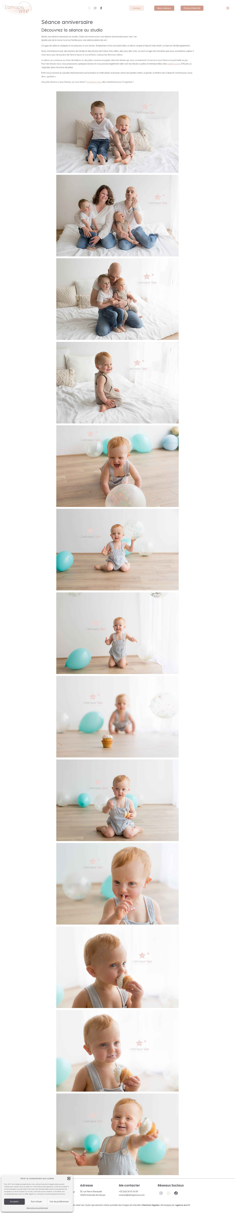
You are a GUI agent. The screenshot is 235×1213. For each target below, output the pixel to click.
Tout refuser (36, 1201)
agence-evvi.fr (182, 1205)
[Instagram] (89, 8)
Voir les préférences (59, 1201)
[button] (68, 1178)
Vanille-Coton (173, 63)
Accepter (14, 1201)
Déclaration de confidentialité (37, 1208)
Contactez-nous (94, 82)
